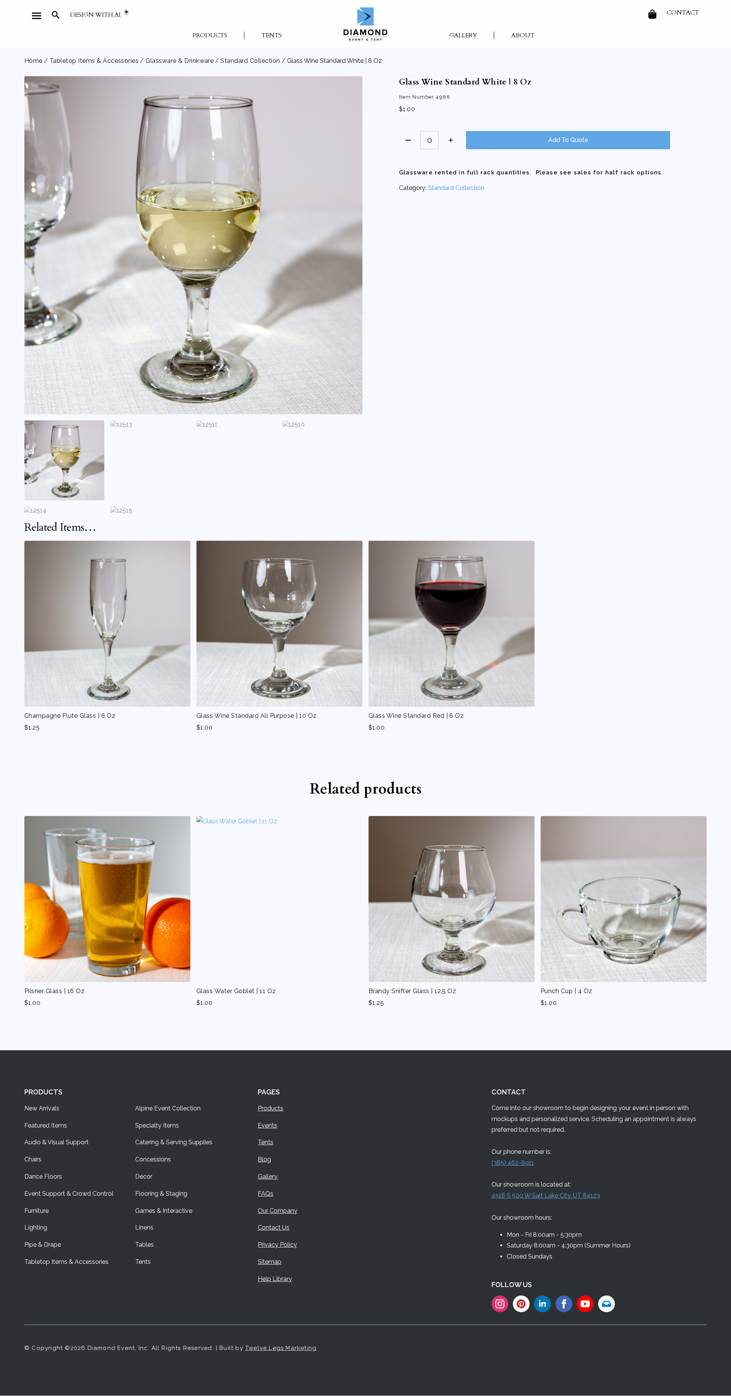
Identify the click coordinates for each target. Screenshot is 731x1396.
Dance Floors (43, 1176)
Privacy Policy (277, 1244)
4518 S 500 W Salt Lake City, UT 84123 (546, 1195)
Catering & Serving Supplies (173, 1142)
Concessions (153, 1159)
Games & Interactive (163, 1210)
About (523, 35)
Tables (144, 1244)
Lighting (35, 1227)
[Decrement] (408, 140)
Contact (683, 13)
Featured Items (45, 1125)
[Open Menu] (36, 15)
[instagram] (500, 1303)
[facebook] (563, 1303)
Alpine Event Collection (168, 1108)
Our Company (277, 1210)
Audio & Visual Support (56, 1142)
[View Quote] (653, 14)
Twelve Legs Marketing (280, 1348)
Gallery (463, 35)
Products (210, 35)
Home (33, 60)
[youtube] (585, 1303)
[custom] (521, 1303)
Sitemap (269, 1261)
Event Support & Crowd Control (68, 1193)
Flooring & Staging (161, 1193)
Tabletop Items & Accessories (94, 60)
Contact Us (273, 1227)
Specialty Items (157, 1125)
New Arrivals (41, 1108)
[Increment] (451, 140)
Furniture (36, 1210)
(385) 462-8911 (513, 1162)
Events (267, 1125)
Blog (264, 1159)
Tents (272, 35)
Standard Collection (250, 60)
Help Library (275, 1279)
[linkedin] (542, 1303)
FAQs (265, 1193)
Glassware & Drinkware (179, 60)
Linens (144, 1227)
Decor (143, 1176)
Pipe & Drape (42, 1244)
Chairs (32, 1159)
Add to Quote (568, 140)
